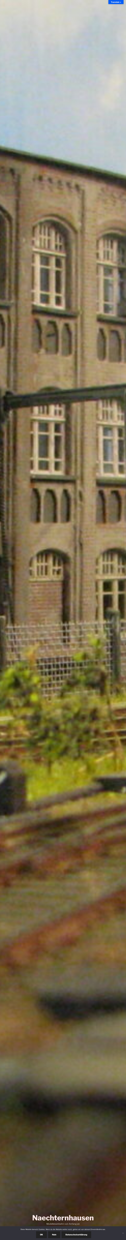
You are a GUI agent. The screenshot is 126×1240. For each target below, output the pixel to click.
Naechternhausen (63, 1217)
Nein (54, 1234)
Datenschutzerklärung (76, 1234)
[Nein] (123, 1233)
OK (41, 1234)
